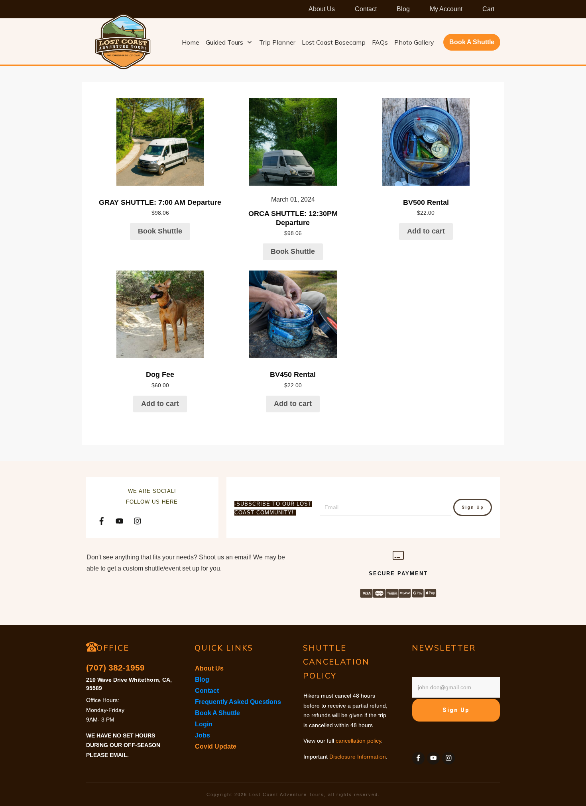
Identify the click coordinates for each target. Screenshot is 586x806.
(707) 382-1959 (115, 667)
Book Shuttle (160, 231)
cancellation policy (358, 740)
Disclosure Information (357, 756)
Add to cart (426, 231)
